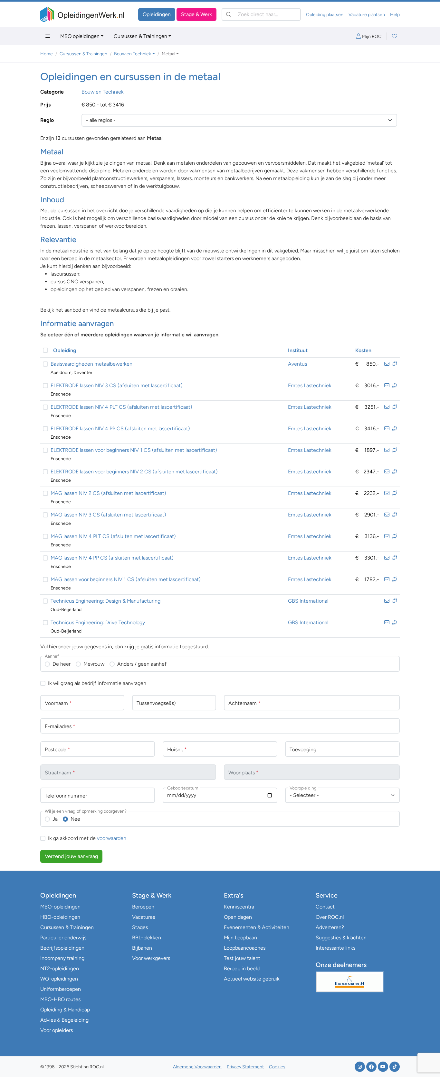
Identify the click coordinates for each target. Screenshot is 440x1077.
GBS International (308, 601)
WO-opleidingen (59, 979)
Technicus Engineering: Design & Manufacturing (105, 601)
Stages (140, 927)
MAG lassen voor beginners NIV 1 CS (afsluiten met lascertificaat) (126, 579)
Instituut (298, 350)
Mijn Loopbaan (240, 938)
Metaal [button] (168, 54)
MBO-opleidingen (60, 907)
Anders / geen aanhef (142, 664)
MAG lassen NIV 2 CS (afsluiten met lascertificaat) (108, 493)
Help (395, 14)
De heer (62, 664)
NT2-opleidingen (59, 968)
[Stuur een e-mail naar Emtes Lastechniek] (386, 385)
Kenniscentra (239, 907)
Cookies (277, 1067)
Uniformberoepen (60, 989)
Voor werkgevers (151, 958)
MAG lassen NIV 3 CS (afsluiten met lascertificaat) (108, 515)
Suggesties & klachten (341, 938)
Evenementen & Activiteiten (256, 927)
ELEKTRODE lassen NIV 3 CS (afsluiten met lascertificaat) (117, 385)
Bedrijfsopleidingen (62, 948)
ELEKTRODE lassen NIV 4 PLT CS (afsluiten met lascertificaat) (121, 407)
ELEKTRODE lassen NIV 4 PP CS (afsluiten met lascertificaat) (120, 428)
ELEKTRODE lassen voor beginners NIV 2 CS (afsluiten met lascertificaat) (134, 472)
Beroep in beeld (242, 968)
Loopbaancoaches (244, 948)
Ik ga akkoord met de (87, 838)
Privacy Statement (245, 1067)
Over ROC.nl (330, 917)
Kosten (363, 350)
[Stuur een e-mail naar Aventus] (386, 364)
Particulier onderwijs (63, 938)
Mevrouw (93, 664)
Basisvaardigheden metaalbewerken (91, 364)
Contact (325, 907)
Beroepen (143, 907)
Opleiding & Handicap (65, 1010)
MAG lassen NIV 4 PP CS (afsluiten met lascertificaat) (112, 558)
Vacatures (143, 917)
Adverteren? (330, 927)
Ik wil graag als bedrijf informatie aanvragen (97, 683)
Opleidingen (157, 14)
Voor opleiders (56, 1030)
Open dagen (238, 917)
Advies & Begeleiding (64, 1020)
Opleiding (64, 350)
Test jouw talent (242, 958)
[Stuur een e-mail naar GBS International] (386, 601)
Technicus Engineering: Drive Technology (98, 622)
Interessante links (335, 948)
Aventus (297, 364)
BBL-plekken (146, 938)
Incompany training (62, 958)
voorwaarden (111, 838)
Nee (75, 819)
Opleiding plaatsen (324, 14)
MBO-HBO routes (60, 999)
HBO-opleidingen (60, 917)
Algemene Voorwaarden (197, 1067)
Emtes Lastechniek (309, 385)
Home (46, 54)
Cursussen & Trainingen (140, 36)
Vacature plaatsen (367, 14)
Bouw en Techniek (102, 92)
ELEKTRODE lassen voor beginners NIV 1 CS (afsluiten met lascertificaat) (134, 450)
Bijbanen (142, 948)
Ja (55, 819)
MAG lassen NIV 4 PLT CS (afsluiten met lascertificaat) (113, 536)
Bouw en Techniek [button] (132, 54)
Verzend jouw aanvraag (71, 856)
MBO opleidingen (80, 36)
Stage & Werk (196, 14)
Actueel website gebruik (252, 979)
